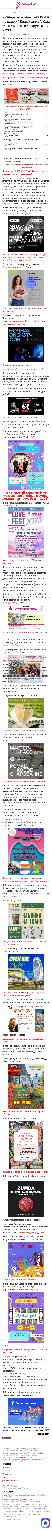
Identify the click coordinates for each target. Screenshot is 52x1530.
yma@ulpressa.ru (33, 1501)
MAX (47, 1430)
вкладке (42, 68)
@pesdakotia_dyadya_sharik (30, 1232)
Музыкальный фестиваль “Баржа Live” (22, 369)
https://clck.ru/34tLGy (13, 740)
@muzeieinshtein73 (24, 822)
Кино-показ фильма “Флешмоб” (19, 1280)
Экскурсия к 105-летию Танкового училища (25, 77)
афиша (26, 34)
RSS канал (6, 1471)
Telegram (6, 1474)
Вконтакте (7, 1467)
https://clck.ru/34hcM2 (28, 437)
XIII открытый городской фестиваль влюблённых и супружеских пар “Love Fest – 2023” (25, 496)
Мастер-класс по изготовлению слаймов (23, 781)
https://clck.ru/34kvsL (21, 213)
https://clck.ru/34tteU (13, 602)
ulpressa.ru (23, 1457)
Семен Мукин (15, 34)
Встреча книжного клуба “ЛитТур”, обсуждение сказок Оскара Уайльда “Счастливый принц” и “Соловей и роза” (25, 257)
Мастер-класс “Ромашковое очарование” (23, 730)
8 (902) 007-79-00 (25, 1500)
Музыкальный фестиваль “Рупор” (20, 417)
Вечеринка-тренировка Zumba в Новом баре (25, 1172)
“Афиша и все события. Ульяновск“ (28, 73)
